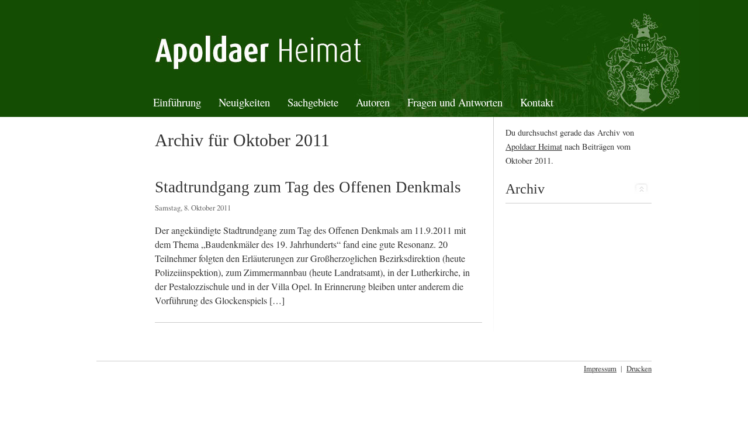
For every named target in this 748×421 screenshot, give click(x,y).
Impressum (600, 368)
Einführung (177, 102)
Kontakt (536, 102)
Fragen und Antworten (455, 102)
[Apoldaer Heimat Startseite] (374, 48)
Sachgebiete (313, 102)
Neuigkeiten (244, 102)
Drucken (639, 368)
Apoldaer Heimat (533, 146)
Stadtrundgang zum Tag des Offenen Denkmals (308, 187)
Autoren (373, 102)
